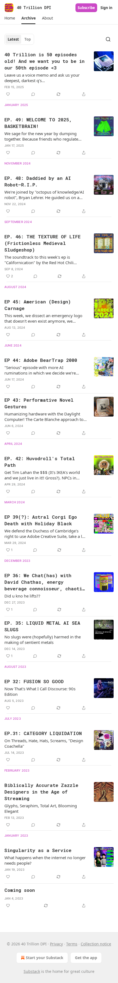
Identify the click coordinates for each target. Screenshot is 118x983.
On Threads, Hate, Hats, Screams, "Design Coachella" (43, 743)
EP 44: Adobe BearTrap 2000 (40, 360)
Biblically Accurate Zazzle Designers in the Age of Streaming (41, 792)
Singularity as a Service (37, 850)
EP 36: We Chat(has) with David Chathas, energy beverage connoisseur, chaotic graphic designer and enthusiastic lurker (44, 582)
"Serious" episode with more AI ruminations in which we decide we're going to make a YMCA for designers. (40, 370)
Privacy (56, 943)
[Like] (8, 94)
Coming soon (19, 890)
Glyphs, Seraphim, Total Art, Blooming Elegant (40, 808)
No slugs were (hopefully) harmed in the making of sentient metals (42, 639)
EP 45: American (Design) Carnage (37, 304)
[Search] (108, 39)
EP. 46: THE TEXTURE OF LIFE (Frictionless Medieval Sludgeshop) (42, 243)
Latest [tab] (13, 39)
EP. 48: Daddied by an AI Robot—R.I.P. (37, 181)
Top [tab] (27, 39)
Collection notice (96, 943)
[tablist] (19, 39)
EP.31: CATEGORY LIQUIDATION (43, 733)
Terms (71, 943)
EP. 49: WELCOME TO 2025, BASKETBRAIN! (38, 122)
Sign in (106, 7)
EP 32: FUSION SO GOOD (34, 681)
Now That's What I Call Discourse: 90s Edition (39, 691)
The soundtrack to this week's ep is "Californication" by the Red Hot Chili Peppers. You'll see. (39, 259)
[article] (59, 74)
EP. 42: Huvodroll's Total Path (39, 461)
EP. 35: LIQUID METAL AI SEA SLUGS (42, 626)
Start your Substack (44, 957)
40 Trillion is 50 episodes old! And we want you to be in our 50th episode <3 (44, 61)
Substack (32, 971)
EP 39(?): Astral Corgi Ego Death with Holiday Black (40, 520)
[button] (9, 18)
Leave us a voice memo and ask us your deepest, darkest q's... (42, 77)
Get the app (86, 957)
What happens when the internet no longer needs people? (45, 860)
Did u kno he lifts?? (22, 596)
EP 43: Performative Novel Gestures (39, 403)
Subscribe (86, 7)
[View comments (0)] (33, 94)
